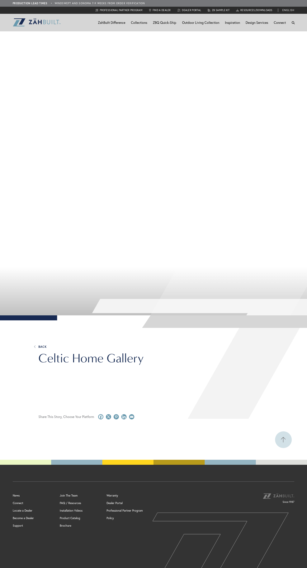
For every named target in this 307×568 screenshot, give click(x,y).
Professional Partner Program (125, 510)
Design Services (257, 22)
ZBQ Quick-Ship (164, 22)
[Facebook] (100, 416)
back (42, 347)
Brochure (65, 525)
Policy (110, 518)
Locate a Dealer (22, 510)
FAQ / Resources (70, 503)
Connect (280, 22)
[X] (108, 416)
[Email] (131, 416)
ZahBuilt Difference (111, 22)
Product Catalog (70, 518)
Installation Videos (71, 510)
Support (18, 525)
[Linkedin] (124, 416)
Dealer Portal (115, 503)
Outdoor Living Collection (200, 22)
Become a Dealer (23, 518)
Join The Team (69, 495)
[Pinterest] (116, 416)
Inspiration (232, 22)
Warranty (112, 495)
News (16, 495)
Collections (139, 22)
